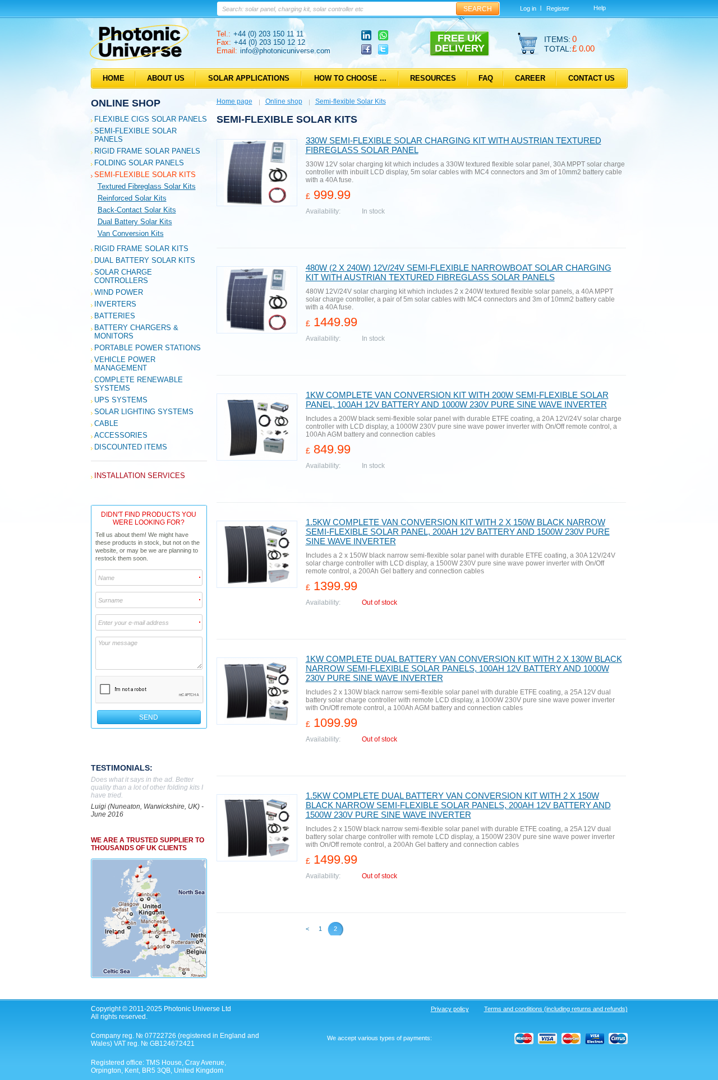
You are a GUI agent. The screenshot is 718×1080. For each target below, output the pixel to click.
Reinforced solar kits (132, 198)
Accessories (121, 435)
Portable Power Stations (147, 348)
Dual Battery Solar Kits (144, 260)
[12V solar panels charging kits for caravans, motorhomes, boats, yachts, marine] (139, 58)
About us (166, 78)
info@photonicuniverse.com (285, 51)
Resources (433, 78)
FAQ (485, 78)
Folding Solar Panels (139, 163)
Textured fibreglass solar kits (147, 186)
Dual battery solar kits (135, 221)
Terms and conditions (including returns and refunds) (556, 1008)
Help (599, 7)
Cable (106, 423)
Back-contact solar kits (137, 210)
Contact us (591, 78)
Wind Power (118, 292)
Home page (234, 101)
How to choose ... (350, 78)
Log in (528, 8)
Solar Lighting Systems (144, 411)
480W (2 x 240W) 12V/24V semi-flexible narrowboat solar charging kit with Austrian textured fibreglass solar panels (458, 272)
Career (530, 78)
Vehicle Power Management (124, 363)
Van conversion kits (131, 233)
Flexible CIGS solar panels (150, 119)
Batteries (114, 316)
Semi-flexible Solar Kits (145, 174)
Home (114, 78)
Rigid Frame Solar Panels (147, 151)
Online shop (125, 103)
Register (557, 8)
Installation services (139, 475)
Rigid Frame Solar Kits (141, 248)
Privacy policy (450, 1008)
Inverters (115, 304)
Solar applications (248, 78)
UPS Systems (121, 400)
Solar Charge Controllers (123, 276)
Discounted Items (130, 447)
